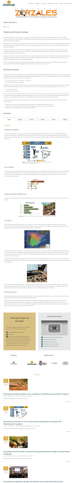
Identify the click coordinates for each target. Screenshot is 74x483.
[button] (70, 3)
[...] (27, 398)
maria (6, 395)
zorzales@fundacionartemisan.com (16, 332)
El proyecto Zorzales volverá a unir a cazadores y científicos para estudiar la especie (36, 394)
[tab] (9, 119)
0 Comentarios (29, 395)
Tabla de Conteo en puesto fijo (50, 341)
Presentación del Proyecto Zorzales (51, 346)
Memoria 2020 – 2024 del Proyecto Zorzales (52, 337)
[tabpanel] (37, 215)
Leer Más (68, 401)
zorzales (24, 395)
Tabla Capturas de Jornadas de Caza (51, 344)
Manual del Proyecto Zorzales (49, 339)
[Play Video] (54, 328)
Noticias (21, 395)
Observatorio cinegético (26, 425)
